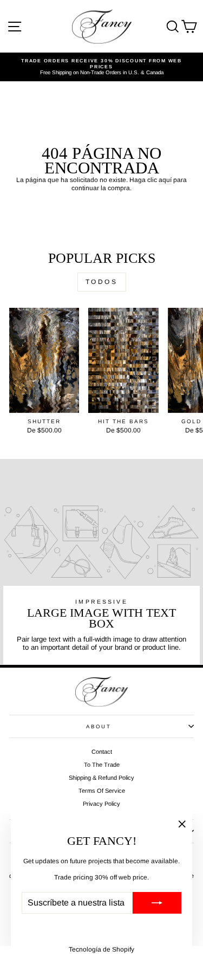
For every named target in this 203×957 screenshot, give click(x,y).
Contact (101, 751)
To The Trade (102, 764)
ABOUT (98, 726)
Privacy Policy (101, 803)
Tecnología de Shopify (101, 949)
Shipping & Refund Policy (101, 777)
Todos (102, 282)
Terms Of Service (101, 790)
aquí (165, 180)
